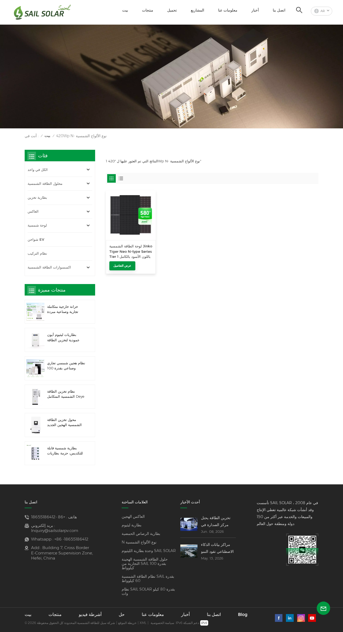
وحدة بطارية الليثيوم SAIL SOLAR (149, 551)
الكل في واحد (38, 170)
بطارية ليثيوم (131, 525)
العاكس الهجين (133, 516)
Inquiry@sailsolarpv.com (54, 530)
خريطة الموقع (127, 623)
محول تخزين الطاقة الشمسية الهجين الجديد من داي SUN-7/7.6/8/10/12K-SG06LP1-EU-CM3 (64, 422)
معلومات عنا (227, 10)
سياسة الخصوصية (162, 623)
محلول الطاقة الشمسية (45, 184)
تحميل (172, 10)
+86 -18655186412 (48, 516)
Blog (242, 614)
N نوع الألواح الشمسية (139, 542)
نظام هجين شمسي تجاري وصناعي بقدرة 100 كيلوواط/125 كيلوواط (66, 366)
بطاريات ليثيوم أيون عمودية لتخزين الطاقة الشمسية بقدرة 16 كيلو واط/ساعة (64, 337)
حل (122, 614)
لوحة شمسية (37, 225)
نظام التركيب (37, 253)
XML (143, 623)
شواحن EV (36, 240)
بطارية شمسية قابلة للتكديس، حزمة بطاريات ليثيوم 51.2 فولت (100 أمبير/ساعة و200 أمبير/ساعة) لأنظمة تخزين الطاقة (65, 451)
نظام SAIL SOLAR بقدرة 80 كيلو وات (148, 591)
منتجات (147, 10)
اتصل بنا (279, 10)
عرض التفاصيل (122, 265)
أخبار (255, 10)
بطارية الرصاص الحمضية (141, 533)
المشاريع (197, 10)
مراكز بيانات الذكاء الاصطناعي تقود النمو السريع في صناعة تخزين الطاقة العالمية (217, 548)
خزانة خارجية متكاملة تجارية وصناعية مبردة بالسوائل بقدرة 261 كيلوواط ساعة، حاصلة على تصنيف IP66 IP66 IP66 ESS (64, 309)
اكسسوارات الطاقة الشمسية (49, 267)
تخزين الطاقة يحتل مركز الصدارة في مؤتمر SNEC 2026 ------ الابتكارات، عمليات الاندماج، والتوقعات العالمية (218, 521)
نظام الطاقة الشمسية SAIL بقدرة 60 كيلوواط (148, 578)
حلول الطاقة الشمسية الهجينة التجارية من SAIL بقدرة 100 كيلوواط (145, 563)
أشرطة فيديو (90, 614)
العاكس (33, 211)
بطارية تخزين (37, 198)
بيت (125, 10)
